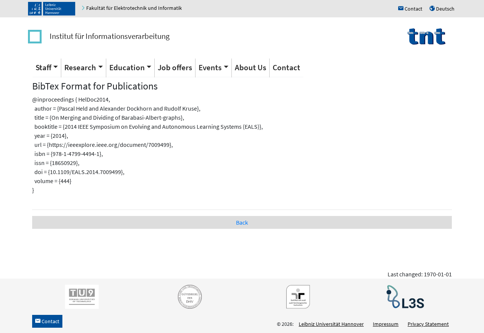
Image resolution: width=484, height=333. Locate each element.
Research (80, 67)
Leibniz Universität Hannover (331, 324)
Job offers (175, 67)
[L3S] (404, 296)
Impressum (386, 324)
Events (210, 67)
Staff (43, 67)
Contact (286, 67)
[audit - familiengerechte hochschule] (296, 296)
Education (127, 67)
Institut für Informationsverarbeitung (110, 36)
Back (242, 222)
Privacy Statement (428, 324)
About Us (250, 67)
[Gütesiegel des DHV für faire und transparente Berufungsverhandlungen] (188, 296)
